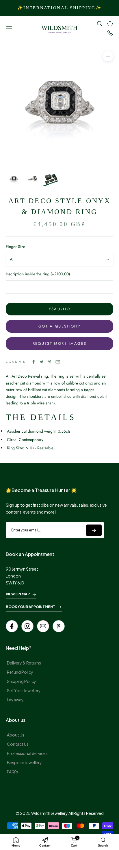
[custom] (27, 626)
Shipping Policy (21, 681)
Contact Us (18, 744)
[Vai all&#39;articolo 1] (14, 179)
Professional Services (27, 753)
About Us (15, 734)
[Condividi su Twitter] (41, 361)
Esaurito (59, 309)
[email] (43, 626)
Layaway (15, 699)
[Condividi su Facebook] (33, 361)
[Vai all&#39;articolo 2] (32, 179)
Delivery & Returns (24, 662)
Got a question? (59, 326)
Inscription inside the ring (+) (38, 274)
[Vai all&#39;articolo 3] (51, 179)
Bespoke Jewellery (24, 762)
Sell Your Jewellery (24, 690)
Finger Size (15, 246)
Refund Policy (20, 672)
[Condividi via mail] (57, 361)
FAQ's (12, 771)
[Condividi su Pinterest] (49, 361)
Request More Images (59, 343)
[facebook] (12, 626)
